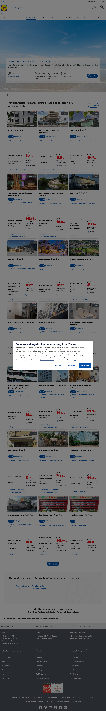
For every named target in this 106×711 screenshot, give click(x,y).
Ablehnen (59, 366)
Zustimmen (85, 366)
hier (75, 360)
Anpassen (71, 366)
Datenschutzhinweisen (47, 360)
